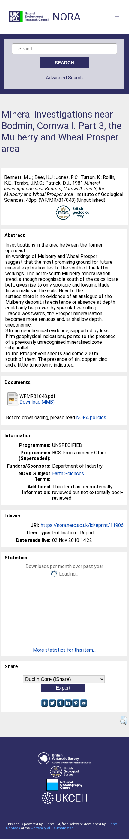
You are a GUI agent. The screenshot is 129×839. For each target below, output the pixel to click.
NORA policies (91, 417)
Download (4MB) (37, 402)
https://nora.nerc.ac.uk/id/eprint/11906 (82, 525)
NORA (66, 17)
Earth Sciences (68, 473)
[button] (123, 720)
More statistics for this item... (64, 650)
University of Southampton (52, 828)
